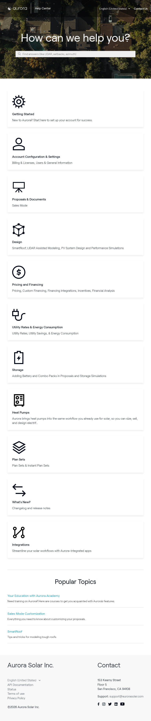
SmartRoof (14, 631)
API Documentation (20, 684)
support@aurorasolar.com (127, 696)
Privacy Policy (16, 698)
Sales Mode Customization (26, 613)
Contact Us (141, 8)
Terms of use (15, 693)
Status (11, 689)
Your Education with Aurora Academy (33, 595)
